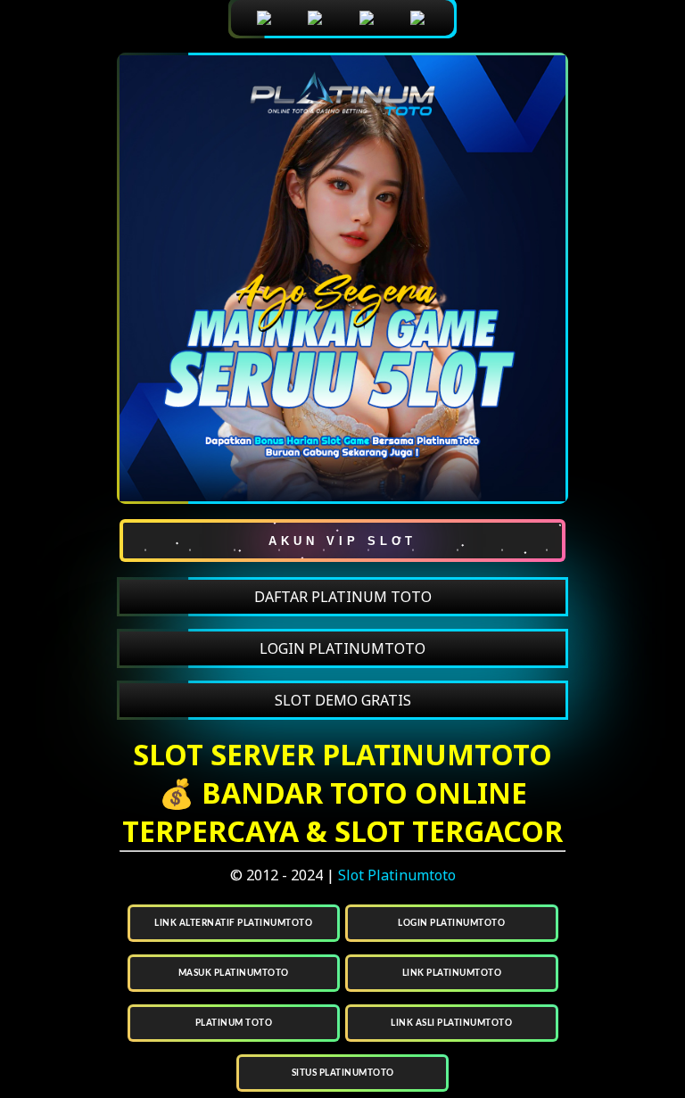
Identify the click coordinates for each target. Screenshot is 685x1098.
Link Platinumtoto (452, 973)
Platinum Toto (234, 1023)
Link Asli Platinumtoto (451, 1023)
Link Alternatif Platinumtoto (233, 923)
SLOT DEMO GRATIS (343, 700)
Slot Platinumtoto (397, 875)
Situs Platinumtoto (343, 1073)
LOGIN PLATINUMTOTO (342, 648)
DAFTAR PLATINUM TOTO (343, 597)
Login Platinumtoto (451, 923)
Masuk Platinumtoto (233, 973)
